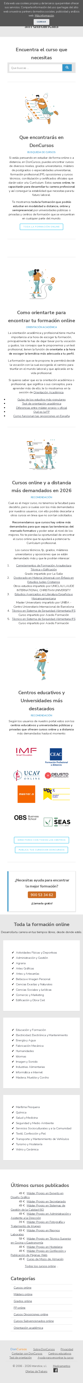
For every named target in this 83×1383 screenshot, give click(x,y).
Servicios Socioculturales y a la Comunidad (43, 1128)
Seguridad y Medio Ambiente (35, 1123)
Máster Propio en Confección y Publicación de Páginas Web (38, 1253)
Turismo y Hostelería (29, 1144)
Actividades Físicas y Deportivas (36, 953)
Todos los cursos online (40, 1266)
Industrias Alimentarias (30, 1067)
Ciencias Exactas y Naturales (34, 984)
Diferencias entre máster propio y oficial (41, 408)
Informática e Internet (29, 1072)
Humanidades (25, 1051)
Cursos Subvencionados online (34, 1321)
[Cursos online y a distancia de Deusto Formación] (57, 783)
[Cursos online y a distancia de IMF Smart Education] (26, 765)
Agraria (21, 963)
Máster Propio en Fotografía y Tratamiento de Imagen (38, 1224)
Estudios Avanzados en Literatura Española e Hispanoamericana (44, 596)
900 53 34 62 (42, 894)
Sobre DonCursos (44, 1349)
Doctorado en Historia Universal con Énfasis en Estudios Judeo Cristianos (44, 580)
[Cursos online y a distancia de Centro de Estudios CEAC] (57, 765)
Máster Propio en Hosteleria (44, 1247)
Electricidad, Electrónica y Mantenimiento (42, 1035)
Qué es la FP (41, 412)
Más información (44, 15)
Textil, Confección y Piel (31, 1134)
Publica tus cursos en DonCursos (41, 849)
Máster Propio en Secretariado (46, 1201)
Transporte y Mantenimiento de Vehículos (42, 1139)
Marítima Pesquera (28, 1107)
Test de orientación (20, 1357)
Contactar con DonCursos (27, 1353)
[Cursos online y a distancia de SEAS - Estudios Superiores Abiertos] (57, 830)
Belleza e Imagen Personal (33, 979)
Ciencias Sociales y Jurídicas (34, 990)
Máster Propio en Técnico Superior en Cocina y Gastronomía (41, 1241)
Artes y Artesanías (27, 974)
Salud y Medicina (27, 1118)
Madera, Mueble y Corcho (32, 1077)
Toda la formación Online (41, 226)
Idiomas (21, 1056)
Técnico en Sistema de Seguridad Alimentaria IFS (43, 611)
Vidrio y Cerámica (27, 1149)
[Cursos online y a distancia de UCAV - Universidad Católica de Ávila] (26, 783)
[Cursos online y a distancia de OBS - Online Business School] (26, 830)
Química (21, 1112)
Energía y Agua (26, 1040)
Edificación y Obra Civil (30, 1000)
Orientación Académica (48, 392)
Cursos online (22, 1288)
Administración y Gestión (32, 958)
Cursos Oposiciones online (31, 1314)
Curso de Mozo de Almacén (45, 1259)
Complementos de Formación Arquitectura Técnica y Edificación (43, 567)
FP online (20, 1308)
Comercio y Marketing (30, 995)
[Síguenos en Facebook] (55, 1371)
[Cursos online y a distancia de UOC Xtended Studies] (57, 802)
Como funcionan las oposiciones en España (41, 416)
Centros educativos (59, 1353)
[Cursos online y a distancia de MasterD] (26, 802)
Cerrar (41, 22)
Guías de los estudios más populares (42, 400)
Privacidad (67, 1349)
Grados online (23, 1301)
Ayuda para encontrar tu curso (56, 1357)
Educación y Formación (31, 1030)
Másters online (23, 1294)
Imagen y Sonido (27, 1062)
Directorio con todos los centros (41, 840)
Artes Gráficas (25, 968)
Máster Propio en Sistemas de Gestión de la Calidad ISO (38, 1207)
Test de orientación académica (41, 404)
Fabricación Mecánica (30, 1046)
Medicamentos (61, 1366)
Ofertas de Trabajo (36, 1371)
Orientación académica (28, 1328)
